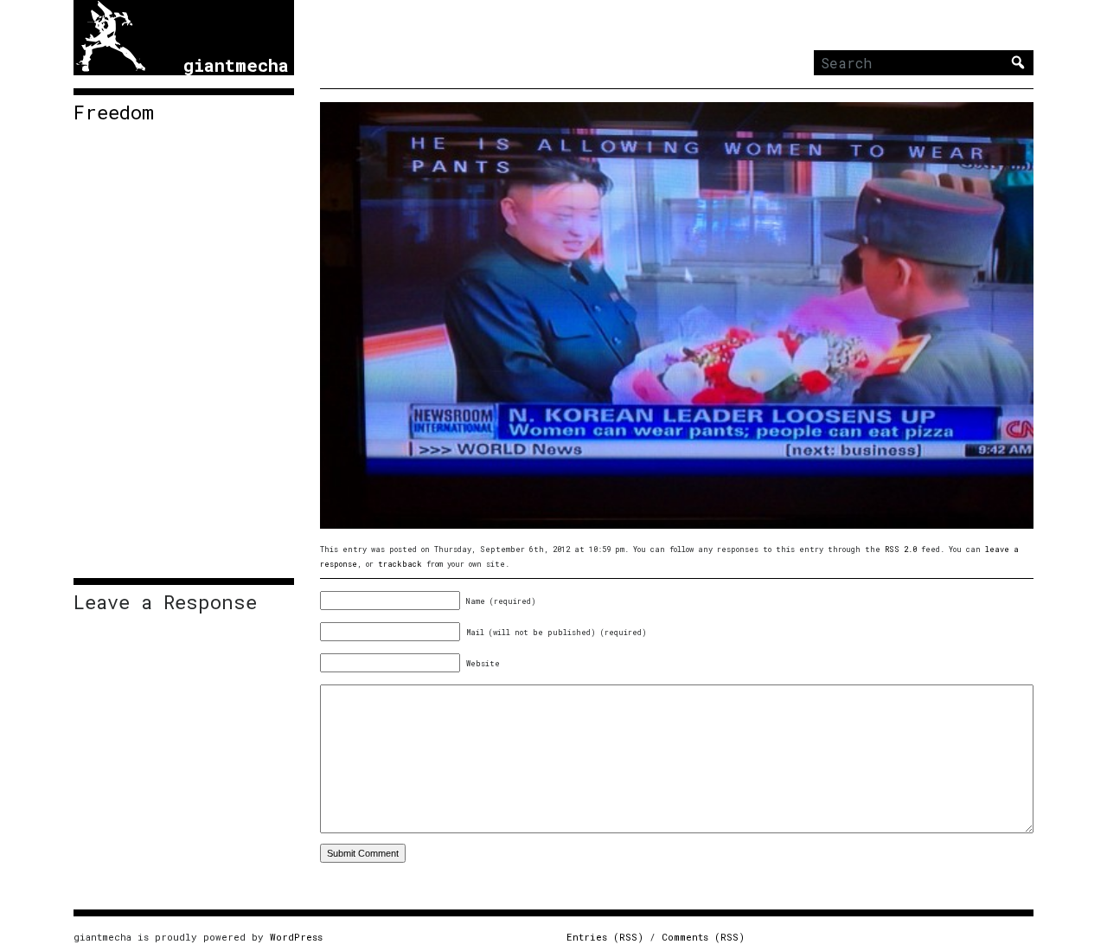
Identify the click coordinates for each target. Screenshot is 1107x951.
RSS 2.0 (901, 549)
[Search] (1017, 62)
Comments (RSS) (703, 936)
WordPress (296, 936)
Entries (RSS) (604, 936)
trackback (400, 564)
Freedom (114, 112)
